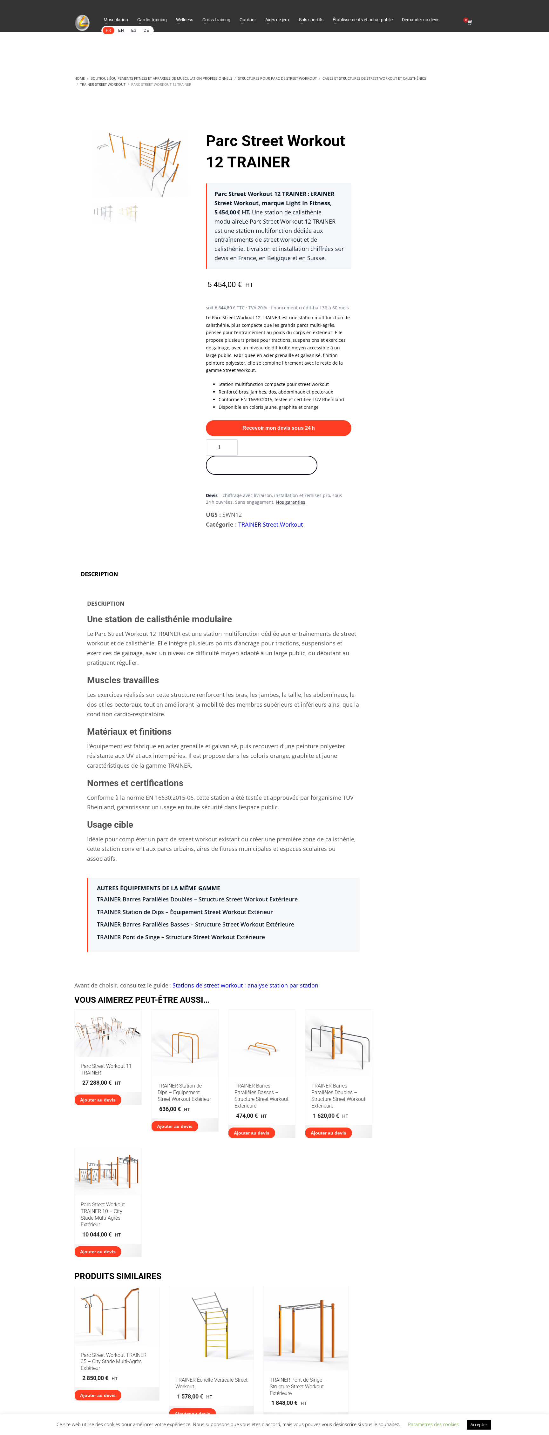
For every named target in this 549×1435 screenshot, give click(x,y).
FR (108, 30)
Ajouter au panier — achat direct (262, 465)
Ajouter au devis (98, 1099)
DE (146, 30)
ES (134, 30)
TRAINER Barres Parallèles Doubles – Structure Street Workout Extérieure (197, 899)
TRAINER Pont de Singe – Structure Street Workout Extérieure (181, 937)
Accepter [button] (479, 1424)
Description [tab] (99, 574)
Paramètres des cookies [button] (433, 1424)
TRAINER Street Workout (270, 524)
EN (121, 30)
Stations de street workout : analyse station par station (245, 985)
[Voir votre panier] (469, 23)
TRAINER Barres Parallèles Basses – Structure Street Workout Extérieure (195, 924)
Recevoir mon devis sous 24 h (278, 428)
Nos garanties (290, 502)
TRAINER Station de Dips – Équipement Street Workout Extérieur (185, 912)
